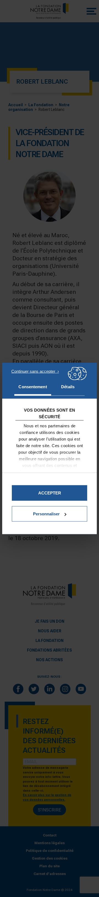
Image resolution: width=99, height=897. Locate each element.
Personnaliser (46, 514)
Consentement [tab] (32, 386)
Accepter (49, 493)
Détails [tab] (68, 386)
